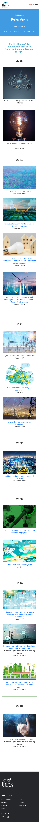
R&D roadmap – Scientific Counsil (19, 143)
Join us (22, 800)
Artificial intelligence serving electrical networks (19, 477)
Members (4, 803)
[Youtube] (8, 817)
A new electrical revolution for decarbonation (19, 423)
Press (22, 803)
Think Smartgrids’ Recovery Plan (19, 564)
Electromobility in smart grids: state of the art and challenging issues (19, 531)
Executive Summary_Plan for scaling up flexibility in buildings (19, 225)
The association (6, 800)
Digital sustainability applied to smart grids (19, 355)
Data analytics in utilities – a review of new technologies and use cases (19, 647)
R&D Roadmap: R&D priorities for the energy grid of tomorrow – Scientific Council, (19, 685)
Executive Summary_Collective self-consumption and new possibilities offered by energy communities (19, 260)
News (3, 808)
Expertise (4, 805)
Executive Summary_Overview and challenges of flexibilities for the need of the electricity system (19, 299)
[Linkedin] (3, 817)
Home (14, 26)
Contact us (23, 805)
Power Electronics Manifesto (19, 191)
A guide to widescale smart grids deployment (19, 388)
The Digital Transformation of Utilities (19, 739)
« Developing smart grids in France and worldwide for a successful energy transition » (19, 614)
